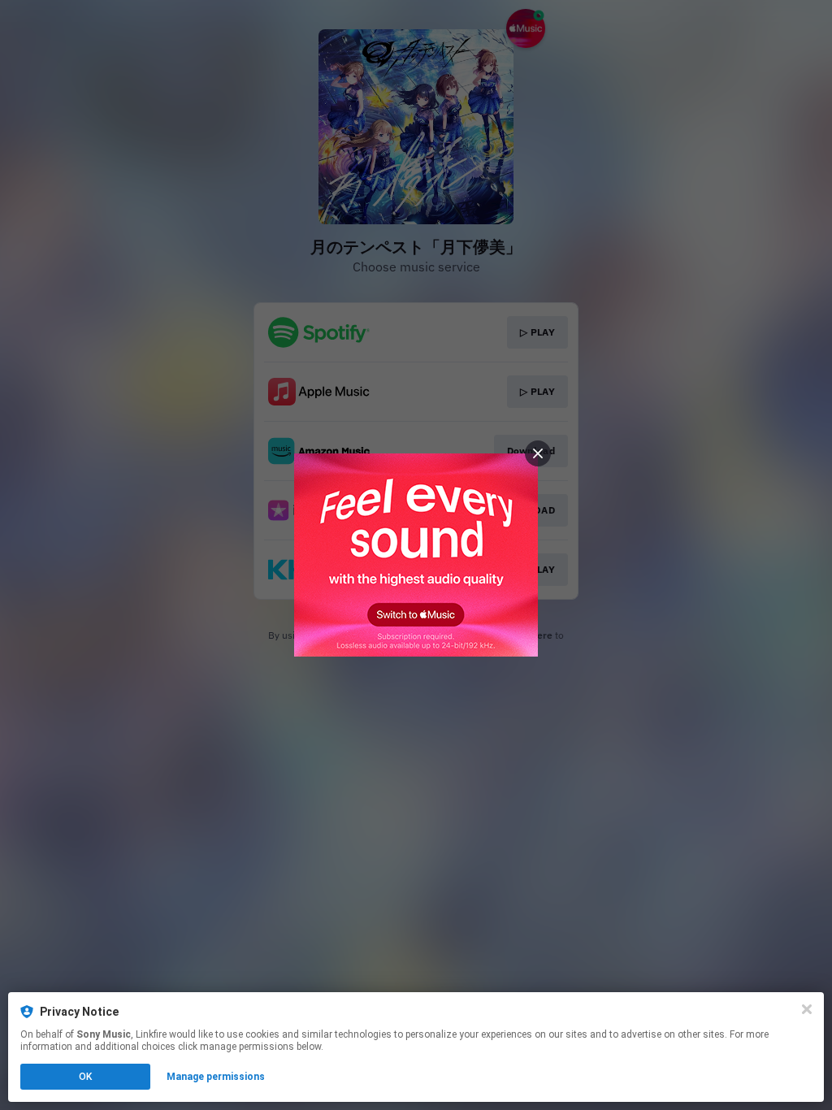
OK (85, 1076)
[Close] (807, 1009)
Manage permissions (216, 1076)
